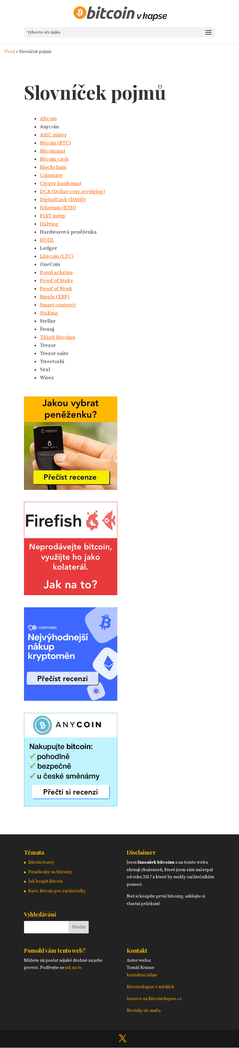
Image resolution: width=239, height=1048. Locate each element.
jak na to (73, 967)
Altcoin (48, 118)
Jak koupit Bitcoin (45, 881)
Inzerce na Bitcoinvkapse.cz (155, 999)
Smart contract (58, 304)
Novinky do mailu (144, 1010)
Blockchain (53, 167)
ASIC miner (53, 134)
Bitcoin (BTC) (55, 143)
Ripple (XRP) (54, 296)
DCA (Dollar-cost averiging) (72, 191)
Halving (49, 224)
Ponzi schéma (56, 272)
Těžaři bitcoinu (57, 337)
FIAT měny (53, 215)
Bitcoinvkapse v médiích (150, 987)
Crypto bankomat (61, 183)
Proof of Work (56, 288)
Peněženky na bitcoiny (50, 872)
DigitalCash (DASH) (63, 199)
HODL (47, 240)
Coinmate (51, 175)
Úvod (9, 52)
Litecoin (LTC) (56, 256)
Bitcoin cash (54, 159)
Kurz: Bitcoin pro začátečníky (57, 891)
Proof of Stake (56, 280)
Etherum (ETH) (58, 207)
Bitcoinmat (52, 151)
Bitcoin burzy (41, 862)
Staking (49, 313)
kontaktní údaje (142, 975)
